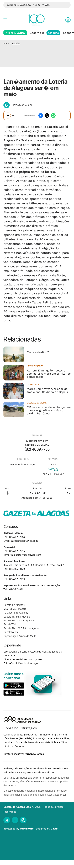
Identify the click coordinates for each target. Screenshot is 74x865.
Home (6, 43)
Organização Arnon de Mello (19, 636)
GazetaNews (10, 632)
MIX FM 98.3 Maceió (14, 608)
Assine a (15, 32)
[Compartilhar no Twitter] (47, 115)
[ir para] (43, 684)
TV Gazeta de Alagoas (15, 612)
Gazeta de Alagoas (14, 604)
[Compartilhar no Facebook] (40, 115)
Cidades (53, 32)
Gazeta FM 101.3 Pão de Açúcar (21, 628)
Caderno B (37, 32)
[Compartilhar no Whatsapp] (53, 115)
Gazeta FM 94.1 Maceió (16, 616)
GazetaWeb (10, 624)
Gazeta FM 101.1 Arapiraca (18, 620)
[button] (68, 20)
